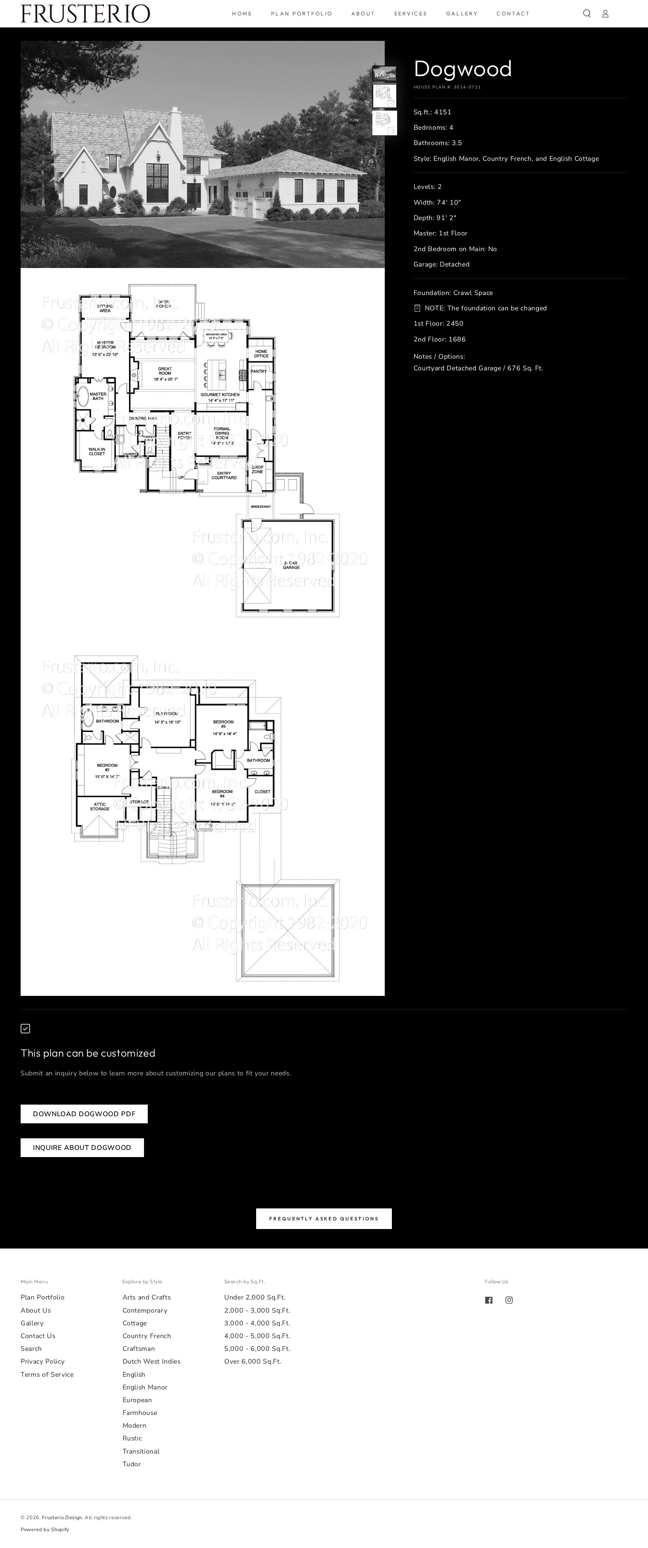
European (137, 1399)
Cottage (135, 1323)
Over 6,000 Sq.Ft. (252, 1361)
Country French (147, 1335)
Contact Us (38, 1335)
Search (31, 1348)
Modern (135, 1425)
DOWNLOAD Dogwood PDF (84, 1113)
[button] (587, 13)
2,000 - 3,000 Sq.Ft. (257, 1310)
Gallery (32, 1323)
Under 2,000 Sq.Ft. (254, 1297)
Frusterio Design (62, 1517)
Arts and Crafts (147, 1297)
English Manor (145, 1387)
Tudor (132, 1464)
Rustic (132, 1438)
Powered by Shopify (45, 1529)
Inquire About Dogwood (82, 1147)
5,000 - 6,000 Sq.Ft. (257, 1348)
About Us (36, 1310)
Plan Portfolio (42, 1297)
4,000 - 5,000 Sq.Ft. (257, 1335)
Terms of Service (47, 1374)
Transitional (141, 1451)
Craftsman (139, 1348)
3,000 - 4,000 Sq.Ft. (257, 1323)
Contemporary (145, 1310)
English (134, 1374)
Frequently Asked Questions (324, 1219)
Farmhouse (140, 1412)
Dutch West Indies (152, 1361)
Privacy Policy (42, 1361)
